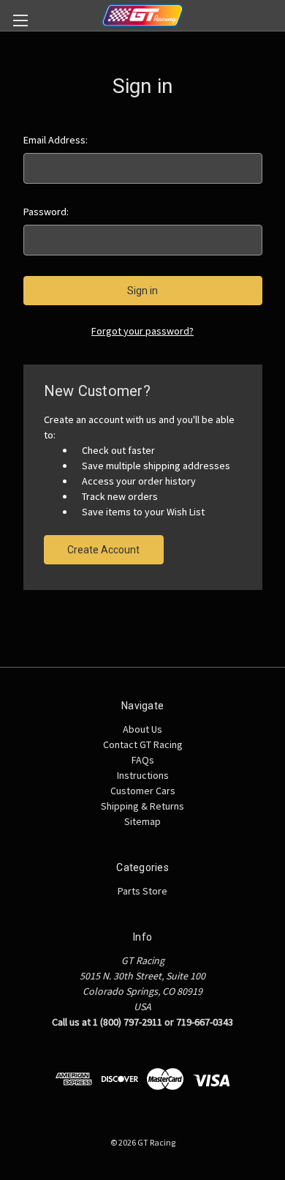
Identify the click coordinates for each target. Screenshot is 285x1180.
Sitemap (142, 821)
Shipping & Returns (142, 806)
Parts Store (142, 890)
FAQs (143, 759)
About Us (142, 729)
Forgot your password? (142, 330)
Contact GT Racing (143, 744)
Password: (46, 211)
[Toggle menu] (20, 20)
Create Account (103, 550)
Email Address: (55, 139)
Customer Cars (142, 790)
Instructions (143, 775)
